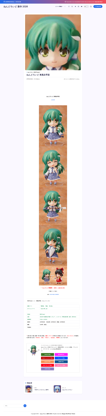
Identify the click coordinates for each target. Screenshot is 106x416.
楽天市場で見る (61, 354)
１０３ (53, 99)
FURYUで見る (47, 368)
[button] (86, 6)
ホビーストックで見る (47, 365)
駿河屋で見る (61, 361)
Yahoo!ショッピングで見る (47, 358)
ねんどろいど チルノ (67, 390)
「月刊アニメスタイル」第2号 (41, 390)
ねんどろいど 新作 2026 (16, 6)
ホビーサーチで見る (61, 365)
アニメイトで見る (61, 358)
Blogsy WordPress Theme (68, 413)
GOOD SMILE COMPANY (54, 294)
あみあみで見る (47, 361)
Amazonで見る (47, 354)
